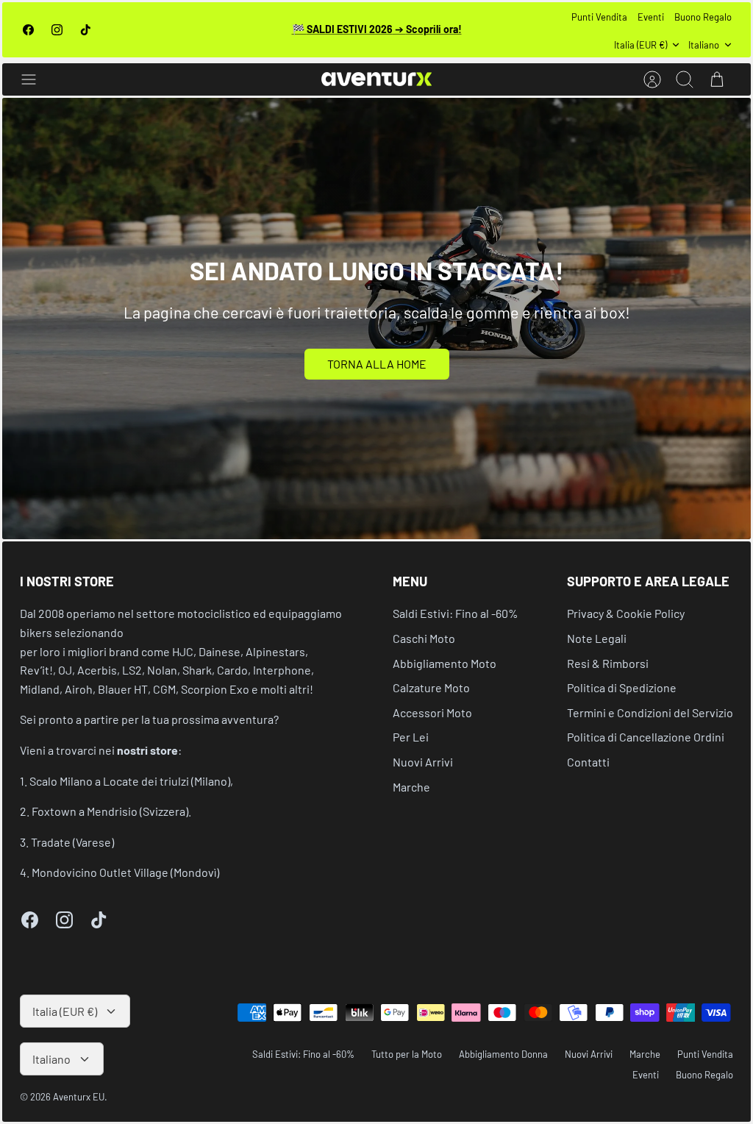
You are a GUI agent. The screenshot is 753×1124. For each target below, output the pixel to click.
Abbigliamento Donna (503, 1054)
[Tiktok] (85, 29)
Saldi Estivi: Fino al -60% (455, 613)
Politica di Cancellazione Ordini (645, 737)
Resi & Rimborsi (608, 663)
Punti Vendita (599, 17)
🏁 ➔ (377, 29)
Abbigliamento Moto (444, 663)
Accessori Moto (432, 712)
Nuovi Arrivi (423, 762)
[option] (376, 318)
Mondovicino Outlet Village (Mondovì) (125, 872)
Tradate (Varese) (72, 842)
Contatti (588, 762)
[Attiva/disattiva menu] (36, 79)
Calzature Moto (431, 687)
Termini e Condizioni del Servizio (650, 712)
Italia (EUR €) (640, 45)
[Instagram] (57, 29)
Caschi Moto (424, 638)
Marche (411, 787)
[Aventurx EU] (376, 79)
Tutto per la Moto (406, 1054)
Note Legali (597, 638)
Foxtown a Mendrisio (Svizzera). (111, 811)
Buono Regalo (703, 17)
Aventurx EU (78, 1097)
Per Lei (411, 737)
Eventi (651, 17)
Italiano (703, 45)
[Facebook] (28, 29)
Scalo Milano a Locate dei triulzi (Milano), (131, 781)
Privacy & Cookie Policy (626, 613)
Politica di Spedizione (622, 687)
